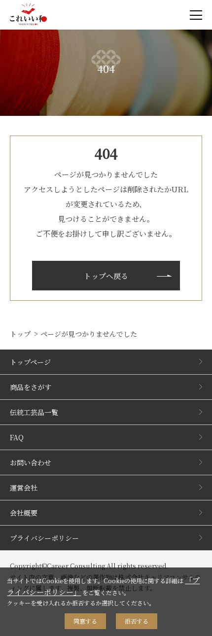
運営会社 (23, 488)
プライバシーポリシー (44, 538)
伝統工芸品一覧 (34, 412)
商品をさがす (30, 387)
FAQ (17, 437)
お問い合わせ (30, 462)
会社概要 (23, 513)
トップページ (30, 362)
